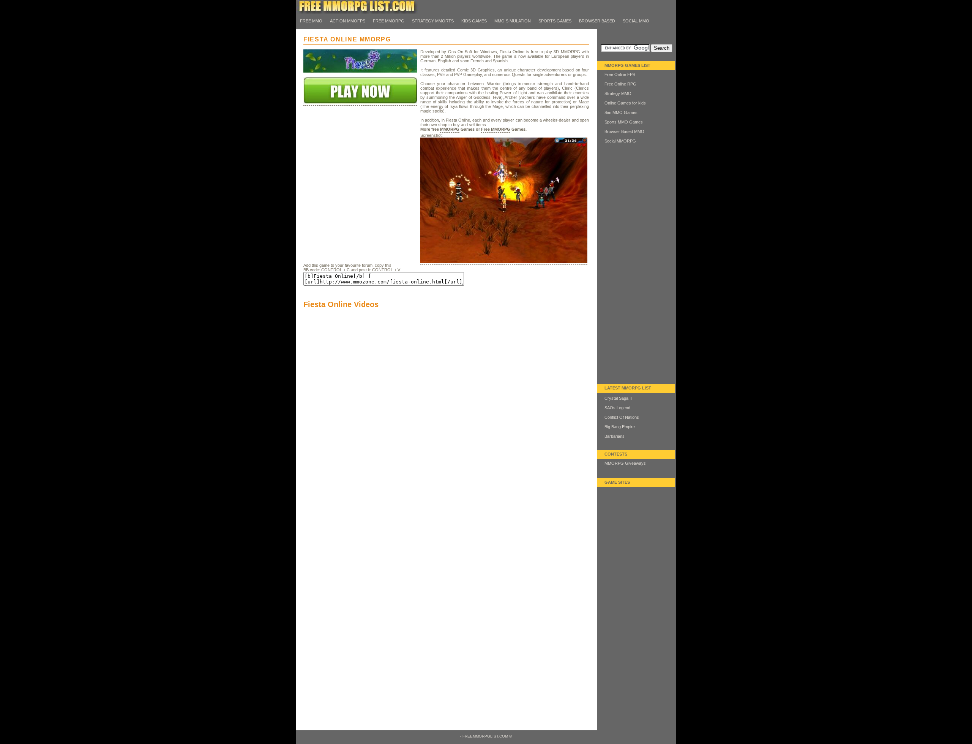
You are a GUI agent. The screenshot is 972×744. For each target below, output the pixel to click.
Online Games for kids (625, 103)
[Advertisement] (360, 174)
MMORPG (449, 129)
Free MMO (311, 21)
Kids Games (474, 21)
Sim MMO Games (620, 112)
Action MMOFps (347, 21)
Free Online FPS (619, 74)
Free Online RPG (620, 84)
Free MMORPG (388, 21)
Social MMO (636, 21)
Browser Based (597, 21)
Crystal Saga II (618, 398)
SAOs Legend (617, 407)
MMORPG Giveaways (625, 463)
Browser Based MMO (624, 131)
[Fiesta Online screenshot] (503, 262)
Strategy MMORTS (433, 21)
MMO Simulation (512, 21)
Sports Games (554, 21)
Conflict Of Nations (621, 417)
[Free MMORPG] (357, 12)
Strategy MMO (617, 93)
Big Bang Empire (619, 426)
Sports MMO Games (623, 122)
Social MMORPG (620, 141)
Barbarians (614, 436)
